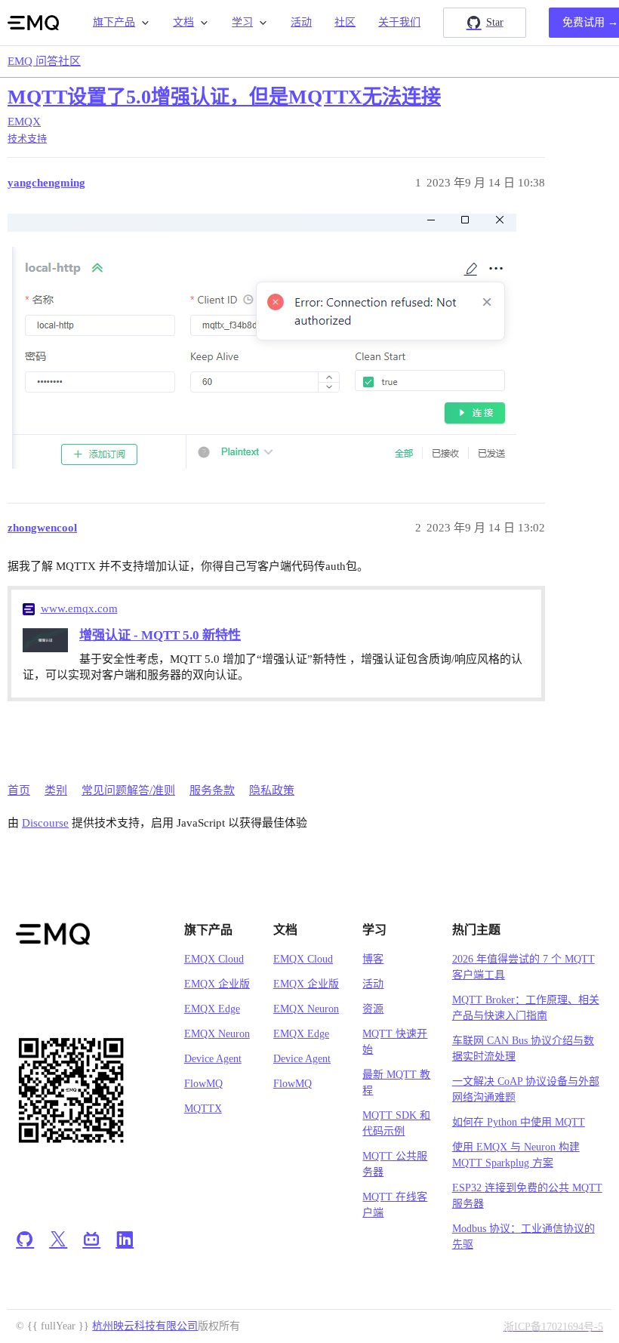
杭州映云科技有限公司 (145, 1326)
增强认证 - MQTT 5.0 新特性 (160, 635)
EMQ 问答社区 (44, 61)
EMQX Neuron (217, 1034)
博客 (372, 959)
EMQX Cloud (214, 959)
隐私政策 (271, 790)
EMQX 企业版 (217, 984)
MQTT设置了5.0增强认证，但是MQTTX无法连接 (224, 97)
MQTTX (203, 1108)
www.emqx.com (79, 608)
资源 (372, 1009)
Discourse (45, 823)
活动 (301, 22)
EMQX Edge (212, 1009)
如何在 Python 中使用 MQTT (518, 1122)
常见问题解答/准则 (128, 790)
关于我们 (399, 22)
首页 (19, 790)
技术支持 (27, 138)
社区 (345, 22)
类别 (56, 790)
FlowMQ (203, 1083)
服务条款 (212, 790)
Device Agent (213, 1058)
